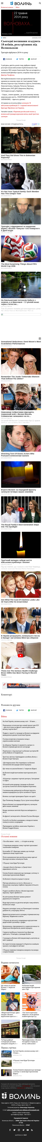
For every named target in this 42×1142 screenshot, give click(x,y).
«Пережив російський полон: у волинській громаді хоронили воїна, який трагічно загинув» (20, 114)
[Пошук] (40, 3)
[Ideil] (21, 1135)
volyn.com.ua (26, 1086)
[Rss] (32, 1130)
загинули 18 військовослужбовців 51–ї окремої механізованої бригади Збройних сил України (19, 105)
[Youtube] (27, 1130)
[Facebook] (10, 1130)
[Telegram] (23, 1130)
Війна (17, 7)
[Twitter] (14, 1130)
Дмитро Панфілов (7, 75)
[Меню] (2, 3)
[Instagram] (18, 1130)
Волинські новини (7, 7)
